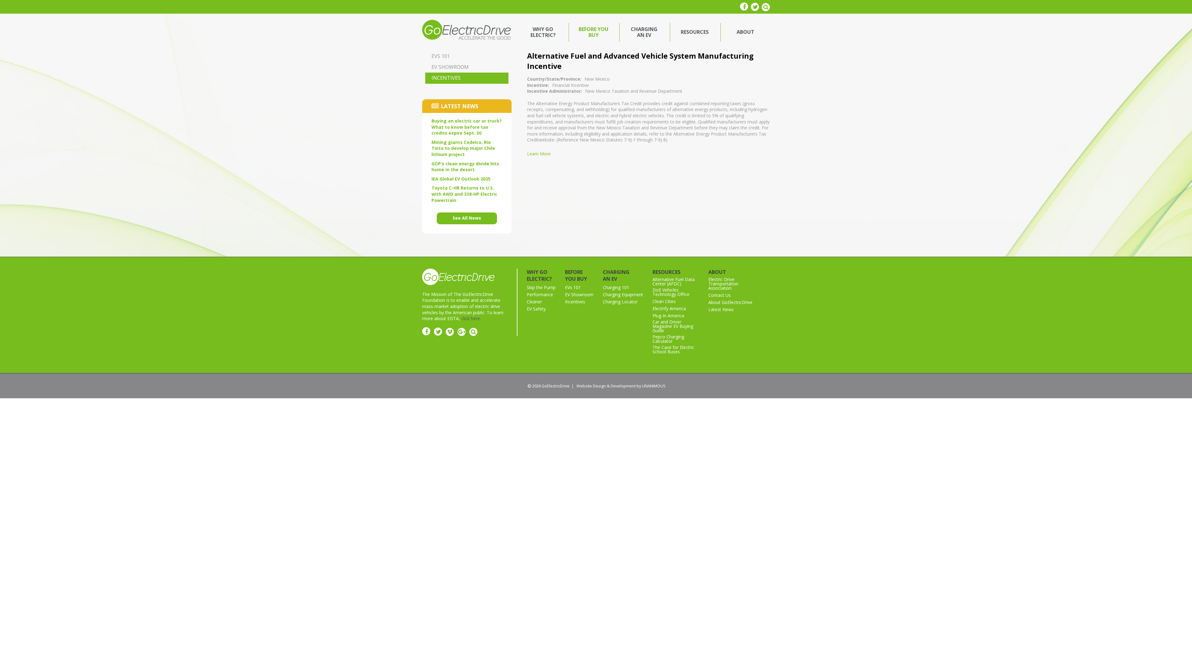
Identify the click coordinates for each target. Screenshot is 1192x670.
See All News (467, 218)
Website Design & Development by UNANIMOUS (621, 386)
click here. (471, 318)
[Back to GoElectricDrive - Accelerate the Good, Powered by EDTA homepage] (466, 29)
